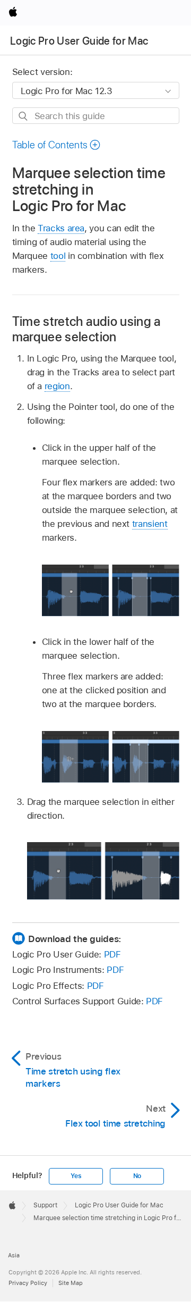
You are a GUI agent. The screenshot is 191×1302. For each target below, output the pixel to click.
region (57, 386)
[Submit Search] (23, 116)
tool (58, 255)
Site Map (70, 1283)
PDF (112, 954)
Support (45, 1205)
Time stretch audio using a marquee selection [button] (86, 329)
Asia (14, 1255)
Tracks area (61, 228)
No (137, 1176)
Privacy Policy (27, 1283)
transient (150, 523)
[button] (56, 145)
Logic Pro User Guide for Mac (79, 41)
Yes (76, 1176)
